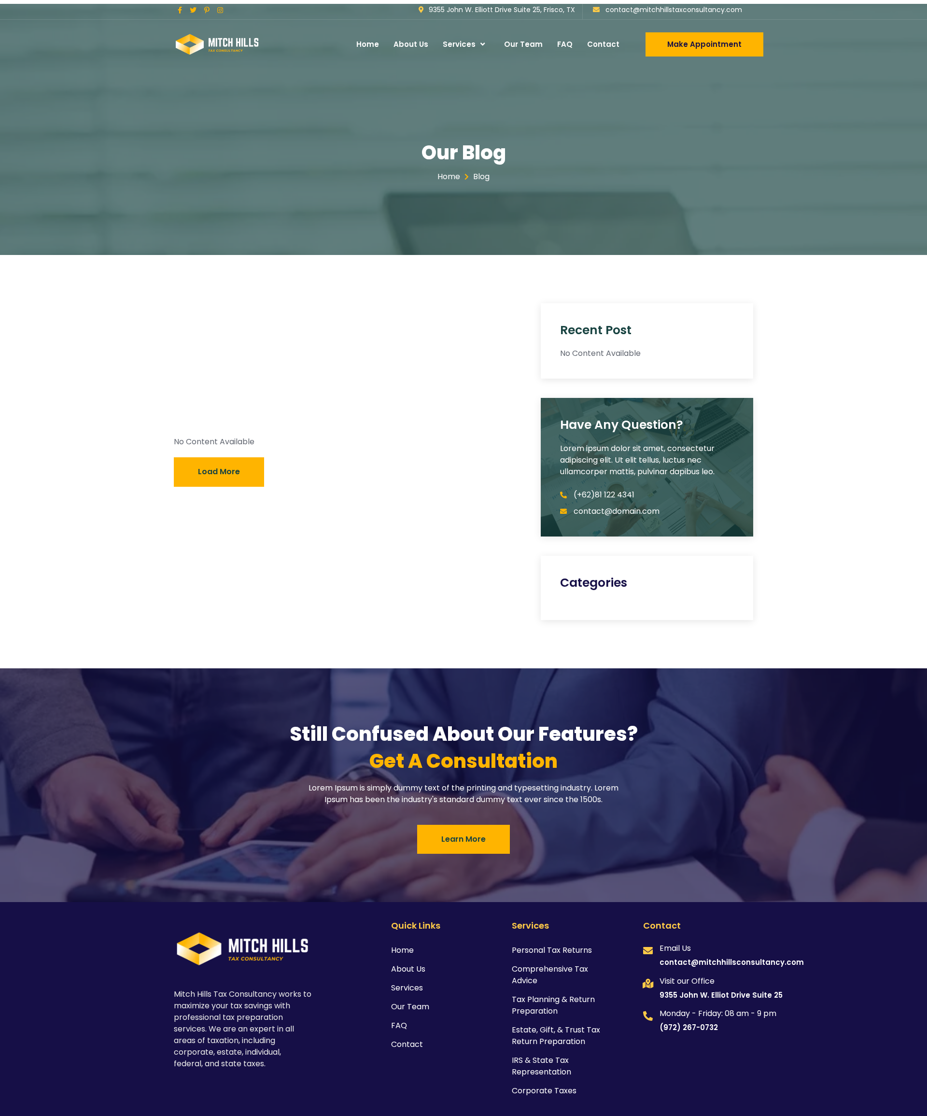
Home (367, 44)
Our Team (523, 44)
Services (459, 44)
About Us (410, 44)
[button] (219, 472)
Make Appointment (704, 44)
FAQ (565, 44)
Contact (603, 44)
